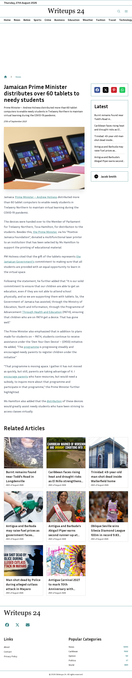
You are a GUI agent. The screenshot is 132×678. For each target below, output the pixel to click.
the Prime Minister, (45, 232)
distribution (54, 401)
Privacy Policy (10, 656)
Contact (8, 651)
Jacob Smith (108, 176)
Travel (112, 19)
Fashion (100, 19)
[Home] (5, 76)
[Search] (118, 11)
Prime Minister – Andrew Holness (36, 197)
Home (7, 19)
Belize (27, 19)
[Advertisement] (66, 47)
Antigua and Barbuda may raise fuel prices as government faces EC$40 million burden (108, 148)
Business (59, 19)
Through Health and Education (42, 312)
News (17, 19)
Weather (88, 19)
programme (31, 347)
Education (74, 19)
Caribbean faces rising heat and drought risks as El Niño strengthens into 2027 (109, 127)
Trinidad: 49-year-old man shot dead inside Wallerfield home (108, 138)
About (7, 647)
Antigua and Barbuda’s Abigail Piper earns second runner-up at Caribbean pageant (108, 159)
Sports (37, 19)
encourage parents (16, 376)
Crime (48, 19)
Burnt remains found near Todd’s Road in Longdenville (108, 117)
